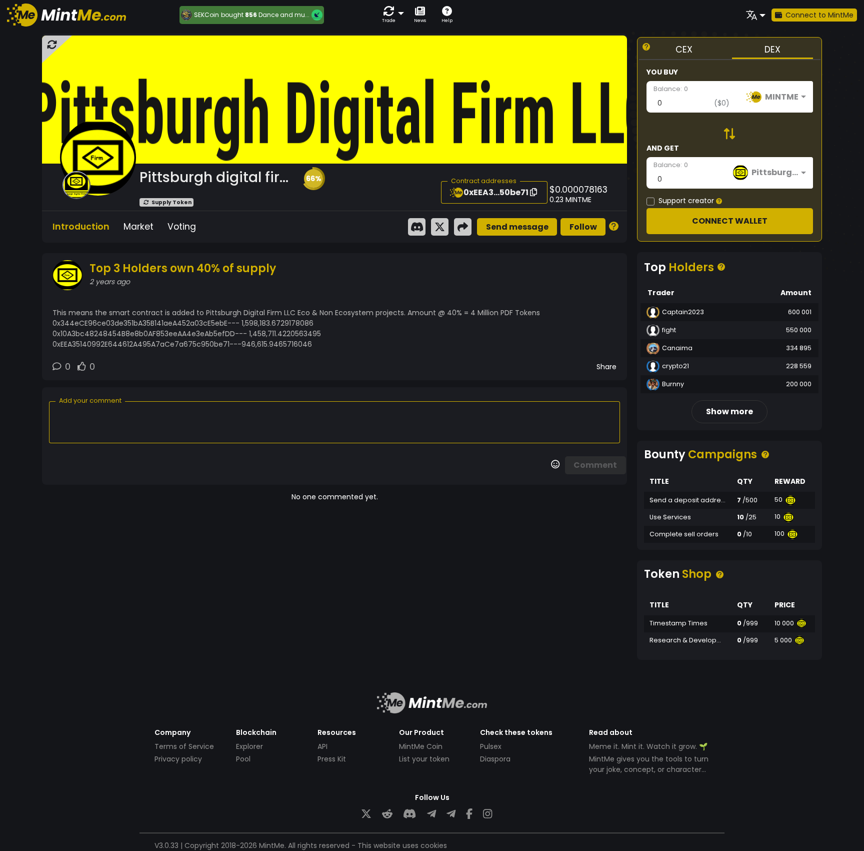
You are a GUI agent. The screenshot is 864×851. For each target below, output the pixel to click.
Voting (182, 227)
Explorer (249, 746)
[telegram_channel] (451, 814)
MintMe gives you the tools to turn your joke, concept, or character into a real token (648, 769)
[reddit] (387, 814)
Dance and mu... (284, 15)
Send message (517, 227)
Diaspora (495, 759)
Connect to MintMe (820, 15)
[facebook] (469, 814)
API (323, 746)
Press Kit (332, 759)
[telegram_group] (431, 814)
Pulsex (491, 746)
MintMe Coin (420, 746)
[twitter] (366, 814)
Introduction (81, 227)
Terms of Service (184, 746)
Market (139, 227)
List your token (424, 759)
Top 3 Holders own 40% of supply (183, 268)
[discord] (409, 814)
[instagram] (487, 814)
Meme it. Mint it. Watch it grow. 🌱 (648, 746)
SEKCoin (206, 15)
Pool (243, 759)
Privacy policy (178, 759)
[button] (391, 15)
